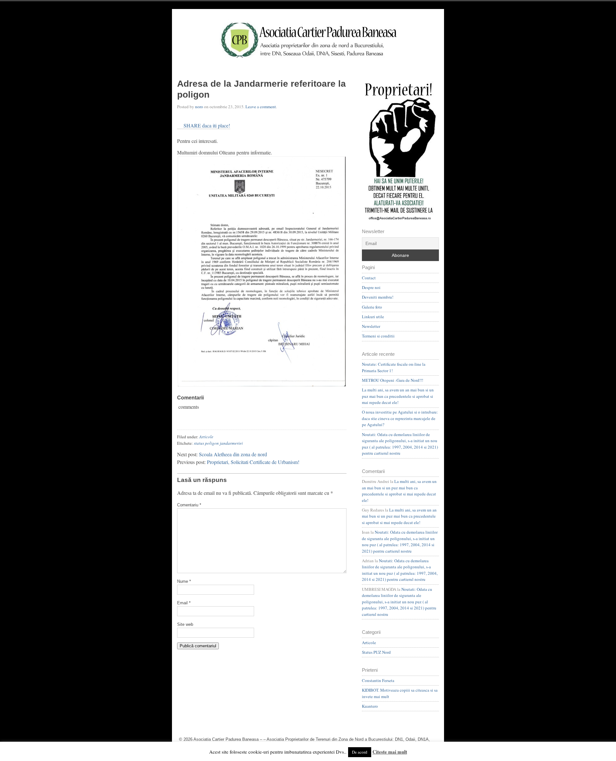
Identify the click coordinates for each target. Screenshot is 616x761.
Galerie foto (372, 307)
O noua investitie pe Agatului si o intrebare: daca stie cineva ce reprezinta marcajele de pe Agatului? (400, 418)
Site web (185, 624)
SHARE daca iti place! (207, 125)
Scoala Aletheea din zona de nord (233, 454)
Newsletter (371, 326)
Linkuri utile (373, 316)
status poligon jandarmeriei (218, 443)
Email (184, 602)
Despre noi (371, 287)
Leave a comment (260, 106)
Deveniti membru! (377, 297)
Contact (369, 278)
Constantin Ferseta (378, 680)
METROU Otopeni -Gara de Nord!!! (392, 380)
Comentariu (189, 505)
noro (199, 106)
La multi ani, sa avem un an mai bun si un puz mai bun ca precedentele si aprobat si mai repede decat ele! (398, 396)
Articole (206, 437)
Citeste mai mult (389, 751)
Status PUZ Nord (376, 652)
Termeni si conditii (378, 336)
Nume (184, 581)
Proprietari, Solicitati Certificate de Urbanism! (253, 462)
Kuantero (370, 706)
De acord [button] (359, 752)
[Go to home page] (308, 40)
